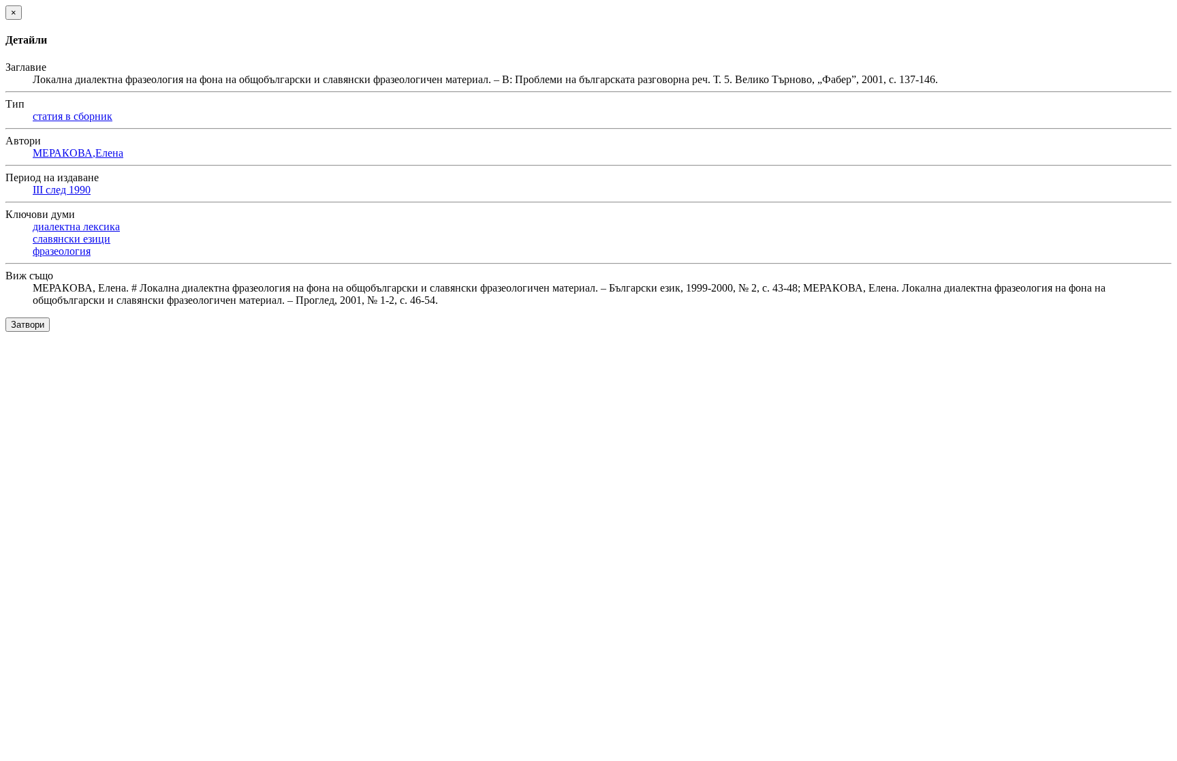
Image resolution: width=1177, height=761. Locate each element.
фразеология (62, 251)
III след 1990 (62, 190)
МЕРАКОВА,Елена (78, 153)
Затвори (27, 325)
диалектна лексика (76, 226)
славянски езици (71, 239)
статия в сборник (72, 116)
